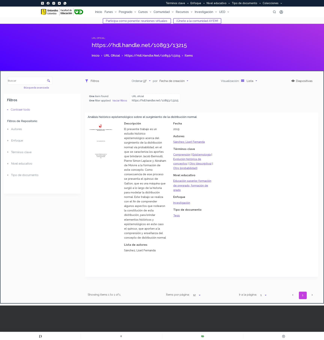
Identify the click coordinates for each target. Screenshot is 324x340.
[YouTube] (59, 3)
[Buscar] (274, 11)
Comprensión (181, 154)
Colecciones (270, 3)
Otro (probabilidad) (185, 168)
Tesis (176, 215)
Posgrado (125, 12)
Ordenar (137, 81)
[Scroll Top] (283, 336)
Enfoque (195, 3)
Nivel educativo (216, 3)
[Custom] (40, 336)
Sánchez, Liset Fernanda (189, 141)
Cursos (143, 12)
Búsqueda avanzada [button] (37, 87)
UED (222, 12)
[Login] (281, 12)
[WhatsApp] (65, 3)
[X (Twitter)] (42, 3)
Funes (108, 12)
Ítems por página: (177, 294)
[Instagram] (53, 3)
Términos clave (175, 3)
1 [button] (302, 295)
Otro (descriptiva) (200, 163)
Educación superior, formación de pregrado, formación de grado (192, 185)
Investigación (204, 12)
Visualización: (230, 81)
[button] (293, 295)
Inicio (98, 12)
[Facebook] (48, 3)
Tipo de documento (244, 3)
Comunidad (162, 12)
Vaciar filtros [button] (119, 100)
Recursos (182, 12)
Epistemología (201, 154)
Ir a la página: (248, 294)
